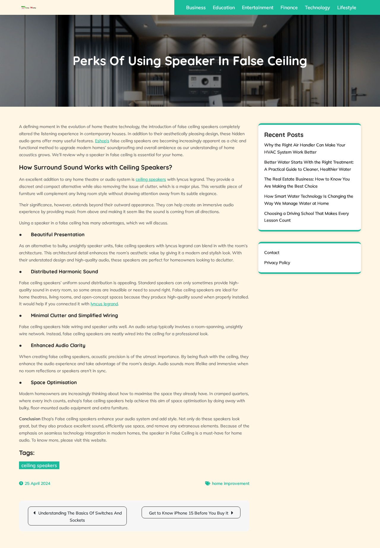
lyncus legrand (104, 303)
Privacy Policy (277, 262)
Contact (271, 252)
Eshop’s (102, 140)
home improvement (230, 483)
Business (196, 7)
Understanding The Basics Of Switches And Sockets (80, 516)
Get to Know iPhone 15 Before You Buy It (188, 513)
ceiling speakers (151, 179)
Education (224, 7)
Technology (317, 7)
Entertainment (257, 7)
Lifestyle (346, 7)
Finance (289, 7)
